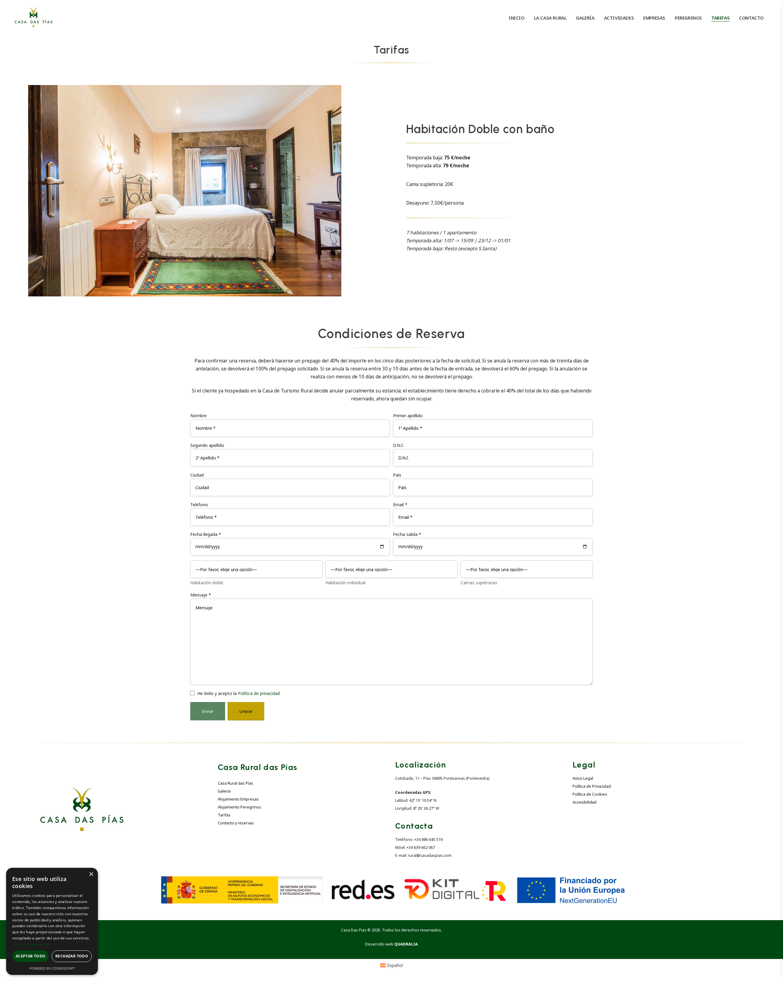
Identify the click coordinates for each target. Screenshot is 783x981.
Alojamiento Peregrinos (239, 807)
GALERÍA (585, 18)
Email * (400, 504)
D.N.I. (398, 445)
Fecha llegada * (205, 534)
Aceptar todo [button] (31, 956)
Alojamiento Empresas (238, 799)
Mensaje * (200, 595)
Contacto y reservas (236, 823)
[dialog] (52, 921)
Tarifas (224, 815)
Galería (224, 791)
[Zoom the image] (81, 791)
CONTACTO (751, 18)
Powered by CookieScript (52, 968)
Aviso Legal (583, 778)
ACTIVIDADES (619, 18)
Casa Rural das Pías (235, 783)
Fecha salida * (407, 534)
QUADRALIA (406, 944)
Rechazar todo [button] (71, 956)
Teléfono (199, 504)
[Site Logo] (33, 17)
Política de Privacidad (592, 786)
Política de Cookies (590, 794)
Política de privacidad (259, 693)
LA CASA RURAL (550, 18)
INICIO (517, 18)
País (397, 475)
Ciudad (197, 475)
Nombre (198, 415)
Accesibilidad (584, 802)
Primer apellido (408, 415)
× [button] (91, 874)
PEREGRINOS (688, 18)
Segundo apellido (207, 445)
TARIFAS (720, 18)
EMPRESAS (654, 18)
